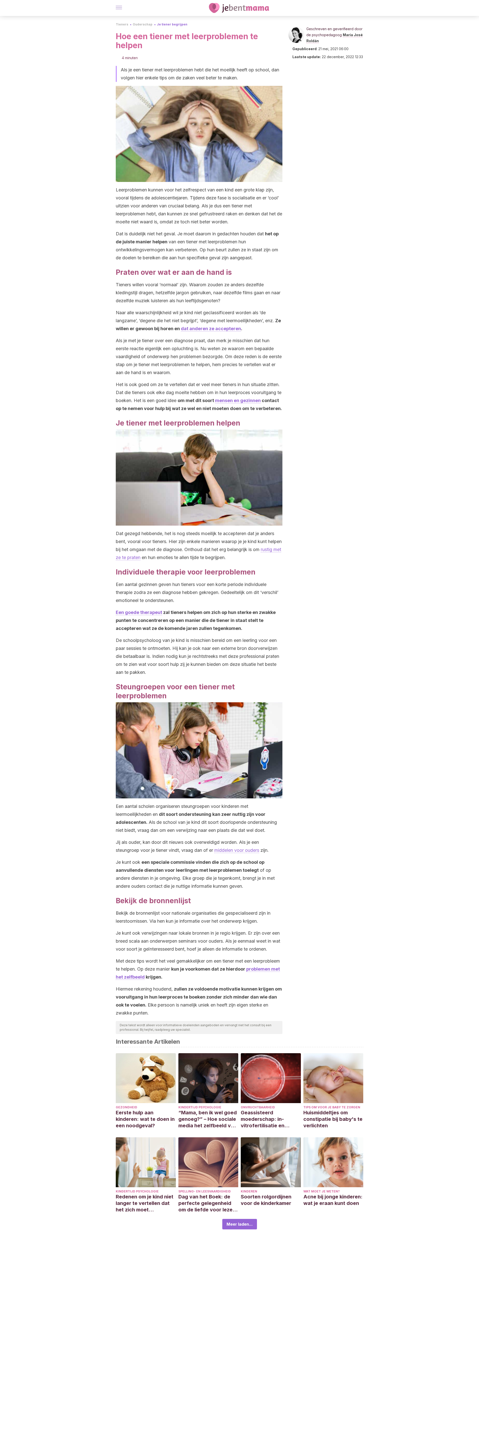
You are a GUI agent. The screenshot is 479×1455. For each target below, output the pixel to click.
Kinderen (249, 1191)
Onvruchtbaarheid (258, 1107)
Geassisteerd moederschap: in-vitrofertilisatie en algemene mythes (262, 1119)
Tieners (122, 24)
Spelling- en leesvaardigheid (204, 1191)
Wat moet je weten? (321, 1191)
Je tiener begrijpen (172, 24)
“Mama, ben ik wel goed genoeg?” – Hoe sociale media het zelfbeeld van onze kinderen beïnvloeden (207, 1119)
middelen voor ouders (236, 850)
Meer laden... (240, 1224)
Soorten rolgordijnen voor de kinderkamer (266, 1200)
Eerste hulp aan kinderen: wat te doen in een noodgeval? (145, 1119)
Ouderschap (142, 24)
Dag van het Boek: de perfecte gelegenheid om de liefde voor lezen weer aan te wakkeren (207, 1203)
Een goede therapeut (139, 612)
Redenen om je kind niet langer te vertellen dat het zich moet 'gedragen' (144, 1203)
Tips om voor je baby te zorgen (331, 1107)
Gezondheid (126, 1107)
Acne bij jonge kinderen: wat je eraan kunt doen (332, 1200)
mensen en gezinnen (238, 400)
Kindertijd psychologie (199, 1107)
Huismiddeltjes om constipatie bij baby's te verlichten (332, 1119)
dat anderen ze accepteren (211, 328)
